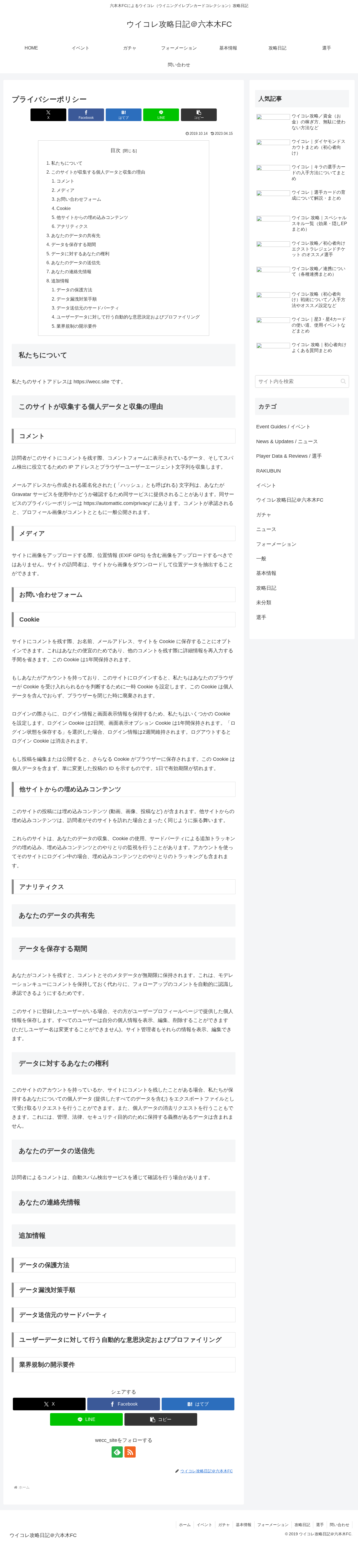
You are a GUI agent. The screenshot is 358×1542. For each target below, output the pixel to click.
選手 (320, 1524)
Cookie (63, 208)
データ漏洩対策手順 (76, 298)
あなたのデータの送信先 (75, 262)
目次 (115, 150)
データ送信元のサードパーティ (87, 307)
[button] (199, 114)
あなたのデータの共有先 (75, 235)
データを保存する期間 (73, 244)
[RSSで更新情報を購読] (130, 1452)
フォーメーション (273, 1524)
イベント (204, 1524)
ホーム (185, 1524)
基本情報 (243, 1524)
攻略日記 (302, 1524)
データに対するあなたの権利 (80, 253)
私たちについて (67, 163)
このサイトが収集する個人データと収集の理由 (98, 171)
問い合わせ (339, 1524)
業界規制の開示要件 (76, 326)
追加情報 (60, 280)
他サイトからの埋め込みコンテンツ (92, 217)
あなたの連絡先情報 (71, 271)
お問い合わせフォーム (78, 199)
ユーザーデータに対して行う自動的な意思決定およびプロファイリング (128, 316)
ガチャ (224, 1524)
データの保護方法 (74, 289)
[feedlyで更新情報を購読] (117, 1452)
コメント (65, 180)
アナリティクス (72, 226)
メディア (65, 190)
